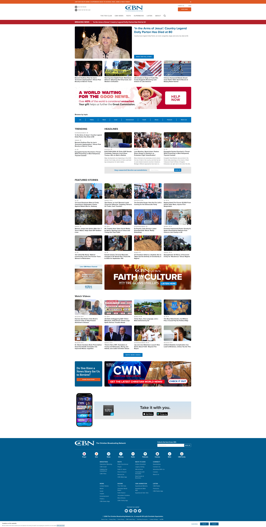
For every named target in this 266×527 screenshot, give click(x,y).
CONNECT (156, 462)
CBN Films (103, 474)
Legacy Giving (139, 467)
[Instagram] (135, 510)
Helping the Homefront (103, 470)
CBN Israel (103, 467)
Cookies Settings (154, 519)
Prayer (119, 467)
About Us (156, 474)
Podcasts (169, 120)
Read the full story (144, 57)
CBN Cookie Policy (130, 519)
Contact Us (181, 5)
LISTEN (149, 16)
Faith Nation (121, 493)
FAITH (128, 16)
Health (144, 120)
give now (184, 9)
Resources (120, 474)
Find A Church (121, 472)
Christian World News (122, 489)
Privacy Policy (112, 519)
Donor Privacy (121, 519)
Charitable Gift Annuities (139, 473)
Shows (156, 120)
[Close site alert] (190, 2)
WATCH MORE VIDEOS (132, 355)
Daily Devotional (122, 464)
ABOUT (158, 16)
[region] (133, 524)
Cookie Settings (194, 524)
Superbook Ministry (141, 486)
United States (104, 486)
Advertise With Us (159, 469)
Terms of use (104, 519)
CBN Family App (122, 500)
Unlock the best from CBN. (167, 442)
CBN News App (105, 501)
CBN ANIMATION (141, 484)
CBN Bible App (122, 477)
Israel (115, 120)
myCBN (161, 519)
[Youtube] (126, 510)
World (104, 120)
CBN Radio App (158, 491)
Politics (92, 120)
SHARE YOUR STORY (88, 379)
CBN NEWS (119, 16)
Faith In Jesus (121, 469)
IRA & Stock (139, 469)
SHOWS (120, 484)
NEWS (102, 484)
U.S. (80, 120)
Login (189, 5)
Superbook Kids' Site (141, 493)
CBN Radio (156, 486)
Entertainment (130, 120)
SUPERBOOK (139, 16)
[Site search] (164, 16)
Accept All (214, 524)
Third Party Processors (142, 519)
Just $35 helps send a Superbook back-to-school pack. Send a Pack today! (102, 2)
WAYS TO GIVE (140, 462)
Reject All (204, 524)
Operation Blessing (106, 464)
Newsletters (157, 464)
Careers (155, 472)
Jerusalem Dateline (123, 495)
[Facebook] (130, 510)
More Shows (121, 498)
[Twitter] (139, 510)
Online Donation (140, 464)
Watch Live (184, 120)
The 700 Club (106, 16)
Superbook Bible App (140, 489)
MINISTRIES (104, 462)
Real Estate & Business (139, 477)
